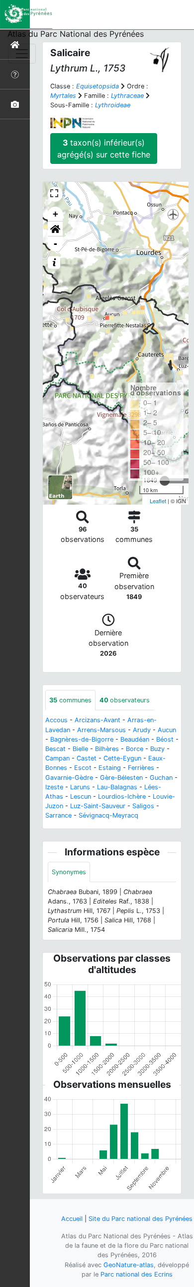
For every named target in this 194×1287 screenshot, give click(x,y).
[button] (55, 229)
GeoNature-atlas (128, 1265)
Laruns (80, 787)
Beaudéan (134, 739)
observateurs (124, 700)
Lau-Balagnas (117, 787)
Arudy (142, 730)
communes (70, 700)
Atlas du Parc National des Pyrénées (75, 34)
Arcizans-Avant (97, 720)
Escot (83, 767)
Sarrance (58, 815)
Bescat (55, 749)
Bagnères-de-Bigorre (81, 739)
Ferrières (141, 767)
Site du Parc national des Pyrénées (141, 1218)
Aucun (167, 730)
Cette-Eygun (122, 758)
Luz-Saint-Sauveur (97, 806)
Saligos (143, 806)
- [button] (55, 243)
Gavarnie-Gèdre (69, 777)
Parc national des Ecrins (136, 1274)
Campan (57, 758)
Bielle (80, 749)
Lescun (80, 796)
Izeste (54, 787)
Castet (87, 758)
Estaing (109, 767)
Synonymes (69, 872)
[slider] (165, 481)
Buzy (157, 749)
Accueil (72, 1218)
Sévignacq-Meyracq (108, 815)
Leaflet (158, 501)
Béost (165, 739)
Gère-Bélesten (121, 777)
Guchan (161, 777)
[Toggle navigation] (22, 54)
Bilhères (107, 749)
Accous (56, 720)
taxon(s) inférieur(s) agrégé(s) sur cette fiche (103, 148)
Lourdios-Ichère (122, 796)
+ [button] (55, 214)
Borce (134, 749)
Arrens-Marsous (101, 730)
